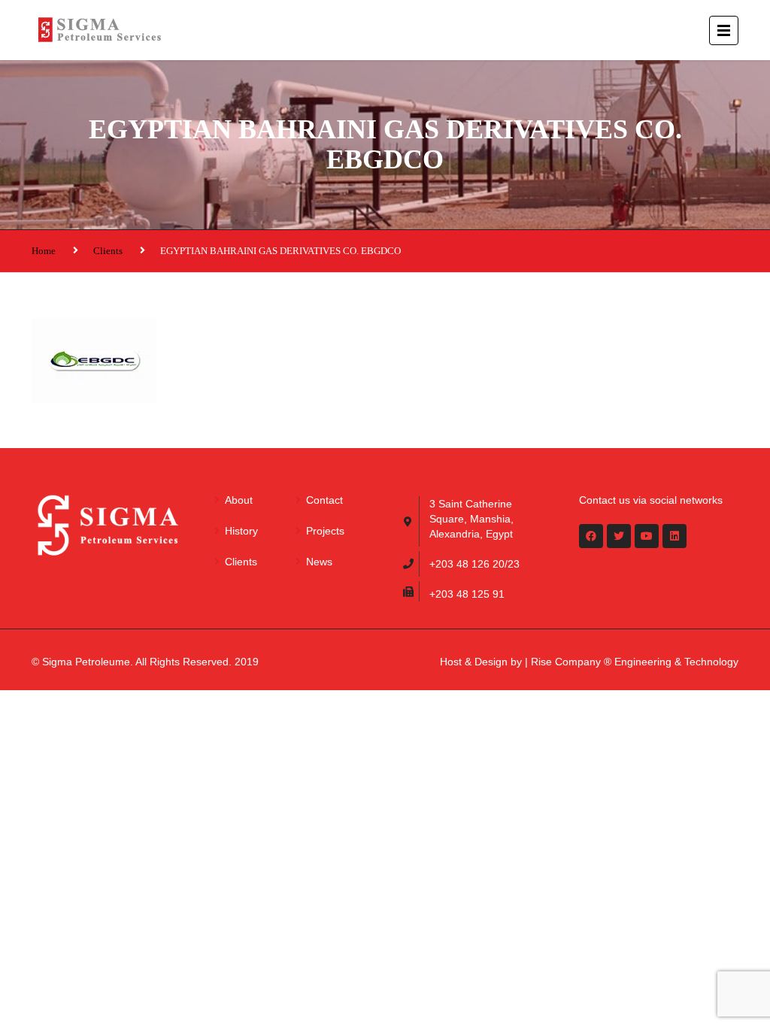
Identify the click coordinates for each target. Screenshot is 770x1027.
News (319, 562)
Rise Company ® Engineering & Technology (634, 662)
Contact (324, 500)
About (239, 500)
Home (44, 250)
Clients (108, 250)
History (241, 531)
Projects (325, 531)
